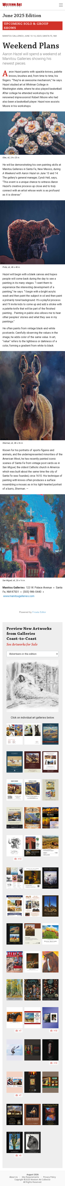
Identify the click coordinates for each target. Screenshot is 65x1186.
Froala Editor (39, 612)
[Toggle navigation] (61, 5)
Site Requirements (30, 1177)
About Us (13, 1177)
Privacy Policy (49, 1177)
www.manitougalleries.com (18, 596)
